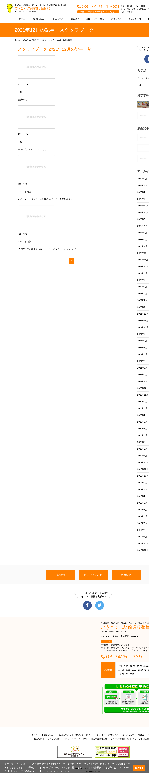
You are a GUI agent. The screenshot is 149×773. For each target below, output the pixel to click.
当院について (59, 19)
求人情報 (83, 739)
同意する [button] (139, 768)
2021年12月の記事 (65, 40)
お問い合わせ (69, 739)
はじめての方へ (39, 19)
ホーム (22, 19)
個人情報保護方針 (99, 739)
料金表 (141, 735)
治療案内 (75, 19)
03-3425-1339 (100, 6)
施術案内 (61, 575)
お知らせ (38, 739)
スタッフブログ (53, 739)
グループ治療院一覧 (120, 739)
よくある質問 (134, 19)
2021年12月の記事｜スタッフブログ (38, 40)
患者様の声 (116, 19)
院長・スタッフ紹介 (95, 19)
